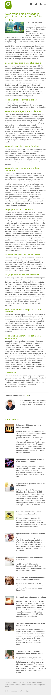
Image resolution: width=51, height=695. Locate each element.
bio (28, 395)
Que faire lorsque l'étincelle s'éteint (30, 534)
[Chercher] (36, 4)
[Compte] (40, 4)
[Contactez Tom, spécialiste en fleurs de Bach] (31, 4)
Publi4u (32, 691)
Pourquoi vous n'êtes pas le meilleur (31, 597)
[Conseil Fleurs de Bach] (8, 5)
